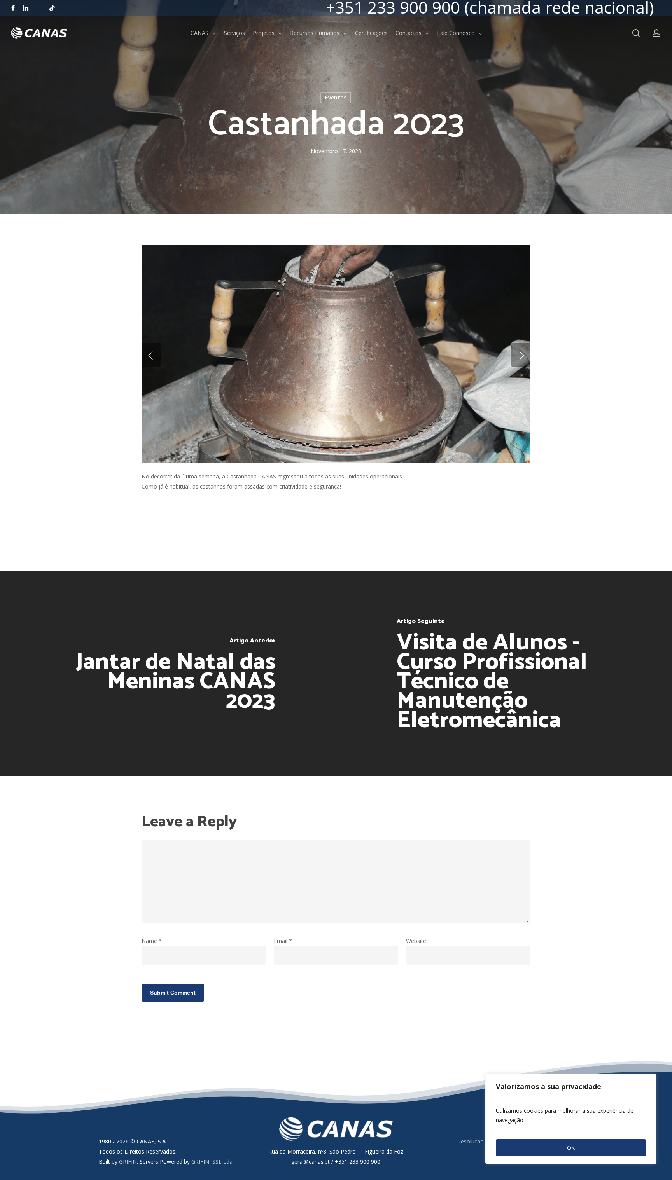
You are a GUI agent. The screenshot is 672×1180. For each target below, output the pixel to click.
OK (571, 1147)
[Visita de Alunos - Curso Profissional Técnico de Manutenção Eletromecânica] (504, 673)
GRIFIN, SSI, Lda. (212, 1161)
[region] (570, 1119)
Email (283, 940)
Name (152, 940)
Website (416, 940)
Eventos (335, 97)
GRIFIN (128, 1161)
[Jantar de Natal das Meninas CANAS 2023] (168, 673)
